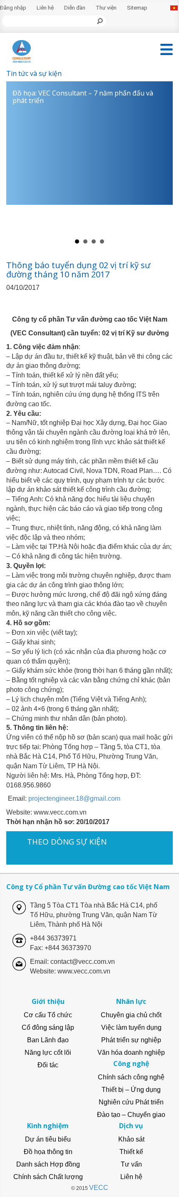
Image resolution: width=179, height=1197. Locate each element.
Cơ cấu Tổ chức (48, 1014)
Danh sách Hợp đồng (48, 1164)
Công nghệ (131, 1063)
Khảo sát (131, 1139)
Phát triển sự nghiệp (131, 1040)
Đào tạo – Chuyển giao (131, 1114)
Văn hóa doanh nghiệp (131, 1052)
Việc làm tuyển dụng (131, 1027)
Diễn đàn (74, 8)
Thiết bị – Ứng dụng (131, 1089)
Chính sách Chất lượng (48, 1176)
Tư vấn (131, 1164)
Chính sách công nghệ (131, 1077)
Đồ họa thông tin (48, 1151)
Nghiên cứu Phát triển (131, 1102)
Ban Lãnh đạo (48, 1040)
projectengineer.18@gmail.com (74, 798)
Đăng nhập (13, 8)
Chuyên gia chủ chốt (131, 1014)
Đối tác (47, 1065)
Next (162, 158)
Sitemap (137, 8)
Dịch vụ (131, 1125)
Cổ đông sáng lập (48, 1027)
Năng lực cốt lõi (48, 1052)
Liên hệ (45, 8)
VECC (98, 1187)
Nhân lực (131, 1001)
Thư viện (106, 8)
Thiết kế (131, 1151)
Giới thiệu (48, 1001)
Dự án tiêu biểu (48, 1139)
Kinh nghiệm (48, 1125)
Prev (17, 158)
